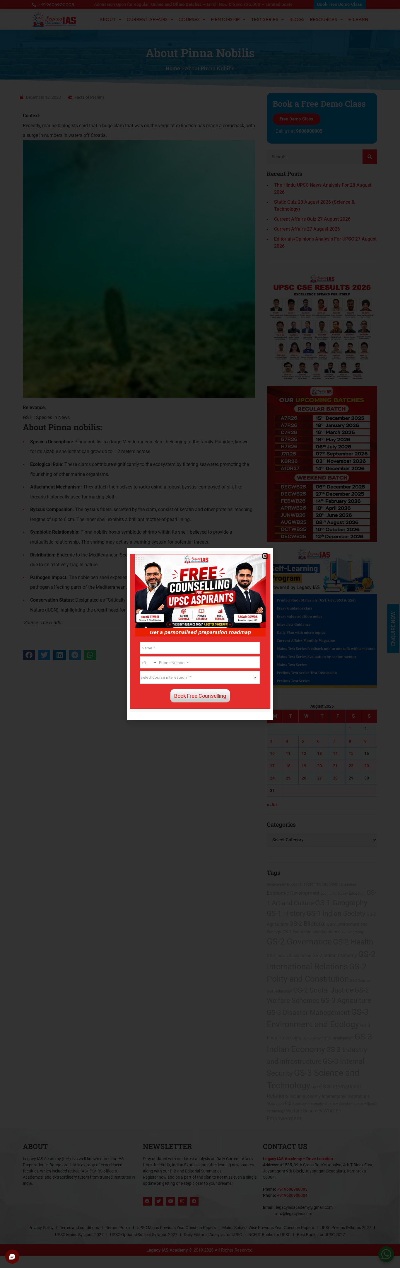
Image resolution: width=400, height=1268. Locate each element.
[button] (265, 556)
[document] (200, 634)
